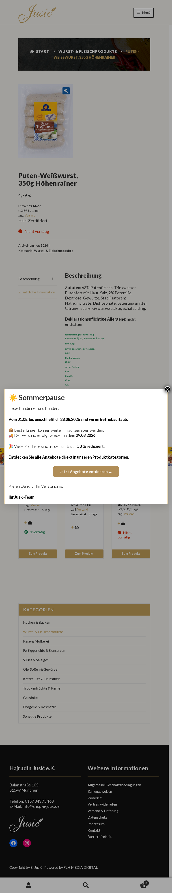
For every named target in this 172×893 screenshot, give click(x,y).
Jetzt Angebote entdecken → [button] (86, 471)
